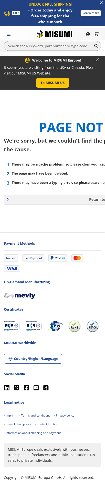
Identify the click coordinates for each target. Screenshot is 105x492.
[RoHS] (74, 326)
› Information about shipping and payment (32, 433)
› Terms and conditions (34, 415)
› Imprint (9, 415)
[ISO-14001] (34, 326)
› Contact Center (46, 424)
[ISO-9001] (12, 326)
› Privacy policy (64, 415)
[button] (91, 13)
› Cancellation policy (17, 424)
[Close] (97, 59)
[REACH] (92, 326)
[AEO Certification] (55, 326)
